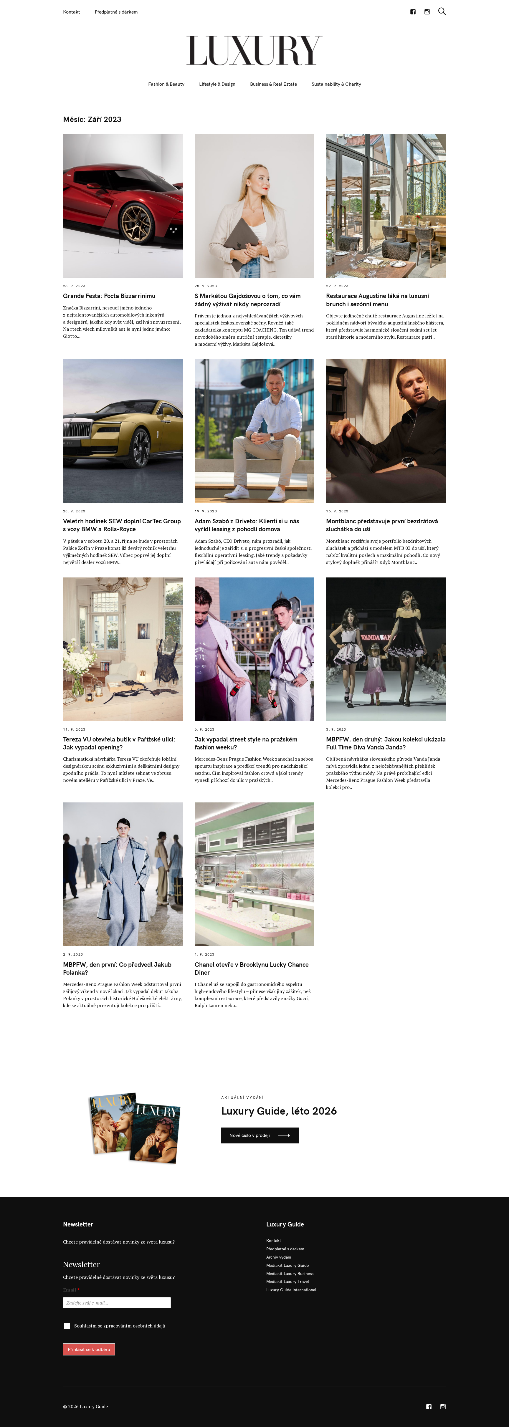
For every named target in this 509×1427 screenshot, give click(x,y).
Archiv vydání (278, 1257)
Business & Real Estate (273, 84)
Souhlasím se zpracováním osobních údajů (119, 1325)
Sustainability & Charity (336, 84)
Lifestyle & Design (217, 84)
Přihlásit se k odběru (89, 1349)
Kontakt (71, 12)
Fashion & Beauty (166, 84)
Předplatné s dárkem (116, 12)
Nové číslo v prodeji (249, 1135)
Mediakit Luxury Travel (287, 1281)
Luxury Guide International (291, 1289)
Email (71, 1290)
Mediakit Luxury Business (289, 1273)
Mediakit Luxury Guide (287, 1265)
